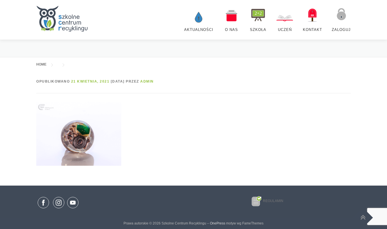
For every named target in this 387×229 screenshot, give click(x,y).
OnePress (217, 223)
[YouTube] (73, 209)
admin (147, 81)
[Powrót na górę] (363, 217)
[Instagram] (59, 209)
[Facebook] (43, 204)
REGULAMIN (273, 201)
